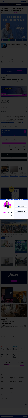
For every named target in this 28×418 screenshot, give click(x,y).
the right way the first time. (7, 213)
